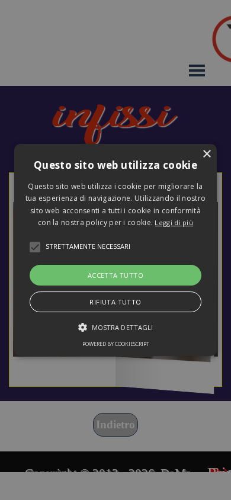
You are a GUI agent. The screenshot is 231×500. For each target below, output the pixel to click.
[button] (115, 250)
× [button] (206, 154)
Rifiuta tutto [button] (115, 301)
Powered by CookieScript (115, 344)
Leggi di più (174, 222)
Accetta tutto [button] (115, 275)
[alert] (115, 250)
